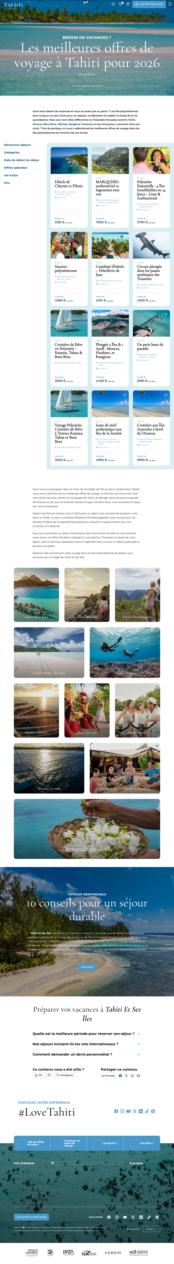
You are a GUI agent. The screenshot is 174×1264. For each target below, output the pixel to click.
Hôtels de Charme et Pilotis (69, 183)
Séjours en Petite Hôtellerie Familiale (125, 788)
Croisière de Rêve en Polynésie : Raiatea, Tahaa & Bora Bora (69, 350)
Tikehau (62, 124)
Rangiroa (74, 124)
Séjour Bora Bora (36, 617)
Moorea (37, 124)
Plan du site (46, 1227)
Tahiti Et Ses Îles (40, 933)
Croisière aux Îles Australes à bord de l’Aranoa (150, 429)
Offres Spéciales (87, 732)
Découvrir (87, 967)
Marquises (108, 124)
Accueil (76, 86)
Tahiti (131, 119)
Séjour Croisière (36, 732)
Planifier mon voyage (151, 4)
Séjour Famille (137, 732)
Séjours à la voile (49, 788)
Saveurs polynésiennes (66, 268)
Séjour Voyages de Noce (49, 673)
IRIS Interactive (33, 1227)
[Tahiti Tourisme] (13, 6)
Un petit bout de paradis (150, 346)
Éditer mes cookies (98, 1227)
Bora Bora (50, 124)
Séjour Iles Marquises (137, 617)
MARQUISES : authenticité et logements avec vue (108, 188)
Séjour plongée (125, 673)
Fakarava (87, 124)
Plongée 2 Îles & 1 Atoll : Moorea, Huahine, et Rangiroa (109, 350)
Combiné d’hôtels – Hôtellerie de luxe (110, 270)
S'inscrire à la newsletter (31, 1217)
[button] (87, 2)
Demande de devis (87, 849)
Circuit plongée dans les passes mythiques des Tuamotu (149, 272)
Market (150, 1229)
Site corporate (133, 1229)
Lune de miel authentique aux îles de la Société (109, 429)
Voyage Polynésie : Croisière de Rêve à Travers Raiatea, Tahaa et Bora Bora (69, 433)
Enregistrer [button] (88, 74)
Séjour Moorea (87, 617)
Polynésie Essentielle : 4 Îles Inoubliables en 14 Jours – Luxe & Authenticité (151, 190)
